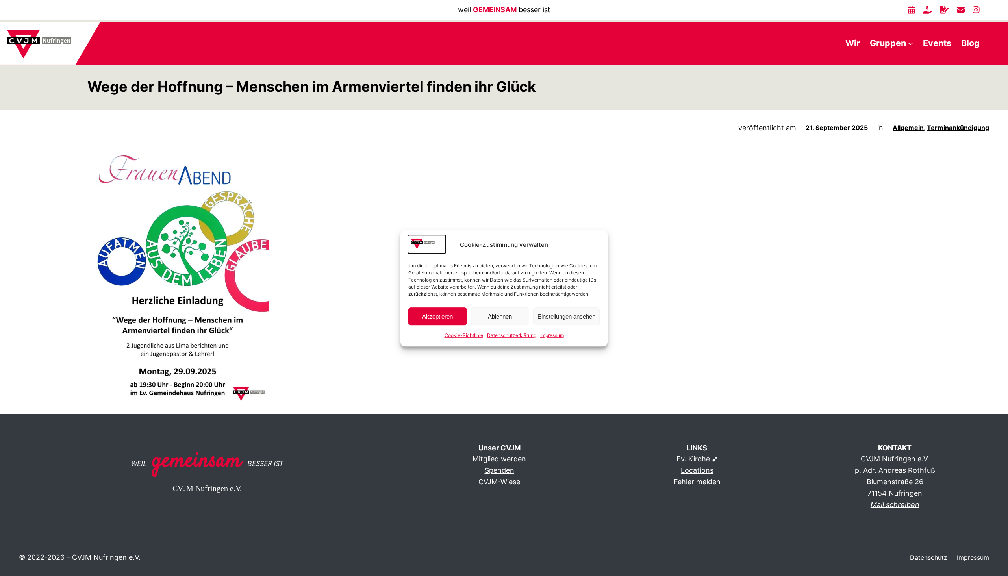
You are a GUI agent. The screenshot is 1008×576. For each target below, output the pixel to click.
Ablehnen (500, 316)
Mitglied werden (499, 459)
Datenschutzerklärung (511, 336)
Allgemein (908, 127)
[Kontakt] (961, 10)
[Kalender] (911, 10)
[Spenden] (927, 10)
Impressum (552, 336)
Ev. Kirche (693, 459)
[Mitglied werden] (944, 10)
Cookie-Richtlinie (464, 336)
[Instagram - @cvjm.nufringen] (976, 10)
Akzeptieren (437, 316)
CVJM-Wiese (499, 482)
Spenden (499, 470)
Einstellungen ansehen (566, 316)
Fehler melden (697, 482)
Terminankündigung (958, 127)
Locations (697, 470)
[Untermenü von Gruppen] (910, 43)
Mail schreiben (895, 504)
